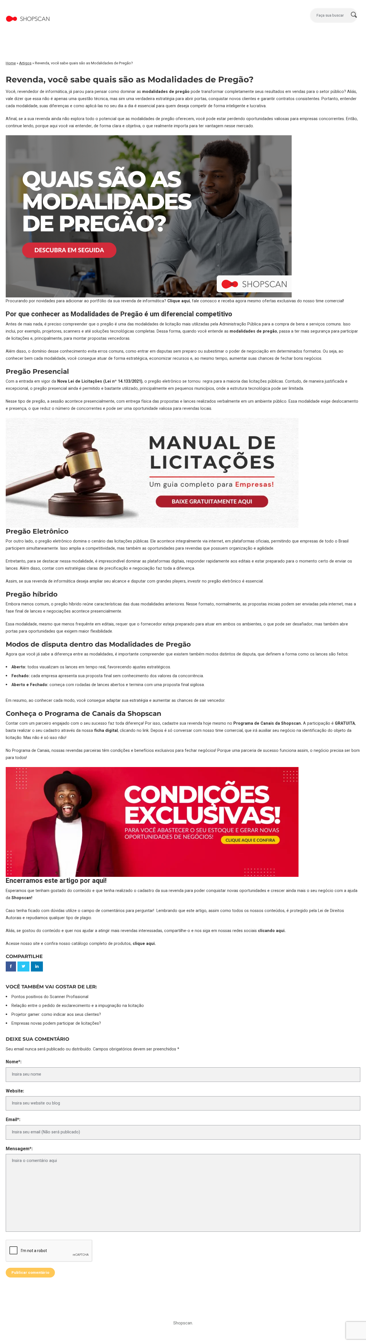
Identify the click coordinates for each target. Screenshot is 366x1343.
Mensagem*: (19, 1149)
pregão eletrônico (55, 541)
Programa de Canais (30, 751)
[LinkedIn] (37, 966)
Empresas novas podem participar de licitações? (56, 1023)
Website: (15, 1091)
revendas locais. (197, 409)
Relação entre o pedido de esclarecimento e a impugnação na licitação (77, 1006)
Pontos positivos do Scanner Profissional (49, 997)
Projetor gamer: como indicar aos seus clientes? (56, 1015)
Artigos (25, 63)
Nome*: (13, 1062)
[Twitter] (23, 966)
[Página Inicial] (28, 12)
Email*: (13, 1119)
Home (11, 63)
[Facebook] (11, 966)
